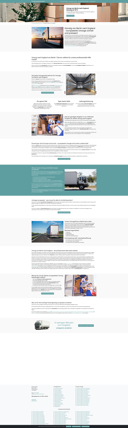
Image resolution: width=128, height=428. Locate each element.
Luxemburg (80, 313)
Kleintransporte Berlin (58, 400)
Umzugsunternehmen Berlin (38, 1)
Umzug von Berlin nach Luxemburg (83, 388)
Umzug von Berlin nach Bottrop (82, 423)
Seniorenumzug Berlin (58, 396)
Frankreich (67, 311)
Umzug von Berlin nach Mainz (60, 421)
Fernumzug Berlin (57, 390)
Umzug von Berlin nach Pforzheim (82, 421)
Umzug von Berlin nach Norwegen (82, 389)
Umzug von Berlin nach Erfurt (60, 423)
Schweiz (86, 311)
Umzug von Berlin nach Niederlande (83, 397)
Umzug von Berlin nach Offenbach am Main (84, 415)
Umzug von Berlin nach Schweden (82, 391)
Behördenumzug (43, 86)
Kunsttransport (48, 82)
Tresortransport (35, 83)
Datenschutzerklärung (85, 426)
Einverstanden (68, 426)
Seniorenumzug (52, 86)
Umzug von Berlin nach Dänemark (82, 401)
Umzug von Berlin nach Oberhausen (61, 424)
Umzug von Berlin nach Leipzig (38, 415)
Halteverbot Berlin (57, 393)
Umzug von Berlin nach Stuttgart (38, 421)
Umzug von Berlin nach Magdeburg (61, 417)
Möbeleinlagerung (58, 85)
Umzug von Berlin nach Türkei (82, 393)
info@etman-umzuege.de (39, 393)
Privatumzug (67, 123)
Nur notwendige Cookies (76, 426)
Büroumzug (56, 82)
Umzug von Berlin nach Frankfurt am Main (40, 423)
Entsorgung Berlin (57, 399)
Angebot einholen (70, 15)
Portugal (53, 311)
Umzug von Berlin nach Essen (38, 414)
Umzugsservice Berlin (58, 388)
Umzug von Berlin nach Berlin (38, 411)
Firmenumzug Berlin (58, 391)
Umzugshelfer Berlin (58, 402)
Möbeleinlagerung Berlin (59, 395)
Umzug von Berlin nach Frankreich (82, 399)
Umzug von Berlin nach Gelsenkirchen (61, 411)
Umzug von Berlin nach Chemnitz (60, 415)
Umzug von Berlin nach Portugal (82, 402)
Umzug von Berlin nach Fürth (81, 416)
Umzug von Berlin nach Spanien (82, 404)
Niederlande (71, 311)
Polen (35, 313)
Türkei (83, 311)
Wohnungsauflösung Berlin (59, 397)
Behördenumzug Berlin (58, 404)
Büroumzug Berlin (57, 389)
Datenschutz (34, 400)
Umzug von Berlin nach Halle (59, 416)
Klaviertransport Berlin (58, 394)
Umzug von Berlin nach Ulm (81, 420)
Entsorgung (35, 86)
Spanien (48, 311)
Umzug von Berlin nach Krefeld (60, 420)
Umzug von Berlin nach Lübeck (60, 422)
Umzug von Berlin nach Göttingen (82, 424)
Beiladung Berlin (57, 405)
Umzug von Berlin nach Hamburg (38, 422)
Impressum (34, 399)
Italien (75, 311)
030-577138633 (36, 392)
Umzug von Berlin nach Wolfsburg (82, 422)
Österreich (62, 311)
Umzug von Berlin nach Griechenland (83, 395)
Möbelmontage (34, 266)
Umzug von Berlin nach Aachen (60, 412)
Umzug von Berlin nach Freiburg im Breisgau (62, 418)
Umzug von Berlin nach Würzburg (82, 417)
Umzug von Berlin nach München (38, 424)
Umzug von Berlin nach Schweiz (82, 405)
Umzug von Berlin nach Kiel (59, 414)
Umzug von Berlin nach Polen (82, 390)
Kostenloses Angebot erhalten (47, 92)
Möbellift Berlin (57, 406)
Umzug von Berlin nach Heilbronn (82, 418)
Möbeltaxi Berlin (57, 401)
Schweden (91, 311)
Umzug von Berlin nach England (82, 394)
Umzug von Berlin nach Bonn (37, 412)
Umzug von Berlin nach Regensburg (83, 411)
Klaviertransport (36, 85)
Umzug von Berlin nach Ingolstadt (82, 414)
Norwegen (74, 313)
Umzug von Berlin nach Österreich (82, 400)
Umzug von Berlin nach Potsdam (38, 420)
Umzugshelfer (69, 263)
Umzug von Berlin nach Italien (82, 396)
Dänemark (58, 311)
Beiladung (85, 122)
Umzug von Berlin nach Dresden (38, 418)
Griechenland (79, 311)
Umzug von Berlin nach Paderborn (83, 412)
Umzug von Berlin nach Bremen (38, 416)
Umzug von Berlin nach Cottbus (38, 417)
